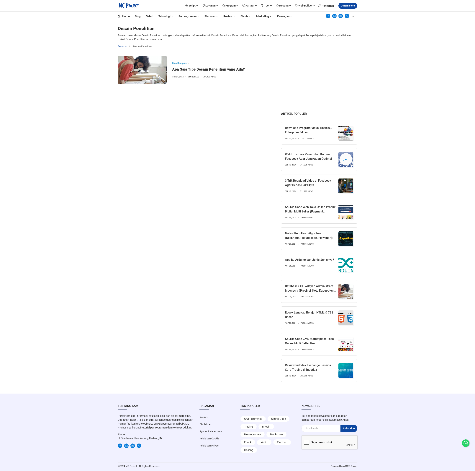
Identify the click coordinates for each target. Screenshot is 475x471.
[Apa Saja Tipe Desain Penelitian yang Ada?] (142, 70)
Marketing (262, 16)
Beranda (122, 46)
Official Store (348, 5)
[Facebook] (328, 16)
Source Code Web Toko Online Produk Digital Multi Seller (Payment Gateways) (310, 211)
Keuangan (283, 16)
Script (192, 5)
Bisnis (244, 16)
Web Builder (305, 5)
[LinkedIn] (334, 16)
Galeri (149, 16)
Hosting (284, 5)
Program (230, 5)
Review (227, 16)
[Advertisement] (319, 82)
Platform (209, 16)
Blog (138, 16)
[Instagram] (340, 16)
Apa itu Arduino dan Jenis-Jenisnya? (309, 260)
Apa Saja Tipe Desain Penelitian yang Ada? (208, 69)
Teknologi (164, 16)
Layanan (210, 5)
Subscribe (349, 428)
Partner (249, 5)
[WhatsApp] (347, 16)
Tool (266, 5)
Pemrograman (187, 16)
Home (126, 16)
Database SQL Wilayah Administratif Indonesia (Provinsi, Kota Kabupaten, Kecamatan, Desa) (309, 290)
